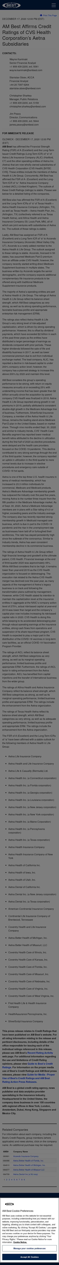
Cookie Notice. (20, 1242)
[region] (29, 1230)
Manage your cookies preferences (29, 1248)
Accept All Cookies (29, 1256)
